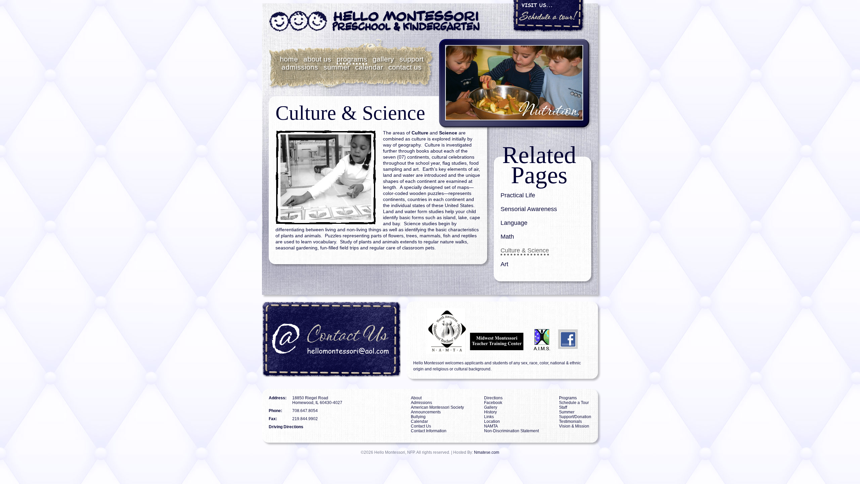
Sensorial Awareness (529, 209)
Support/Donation (575, 416)
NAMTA (439, 331)
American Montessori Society (437, 407)
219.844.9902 (305, 418)
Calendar (369, 67)
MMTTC (497, 340)
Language (514, 222)
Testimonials (570, 421)
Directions (493, 398)
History (490, 412)
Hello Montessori (374, 21)
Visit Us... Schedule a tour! (549, 16)
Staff (563, 407)
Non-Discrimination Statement (511, 431)
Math (507, 236)
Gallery (383, 59)
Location (492, 421)
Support (411, 59)
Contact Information (428, 431)
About (416, 398)
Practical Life (518, 195)
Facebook (569, 340)
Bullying (418, 416)
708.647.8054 (305, 410)
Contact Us (405, 67)
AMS (524, 317)
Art (504, 264)
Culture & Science (525, 250)
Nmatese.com (486, 452)
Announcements (426, 412)
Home (289, 59)
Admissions (300, 67)
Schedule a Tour (574, 402)
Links (489, 416)
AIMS (542, 340)
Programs (352, 59)
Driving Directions (286, 427)
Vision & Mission (574, 426)
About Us (317, 59)
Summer (337, 67)
